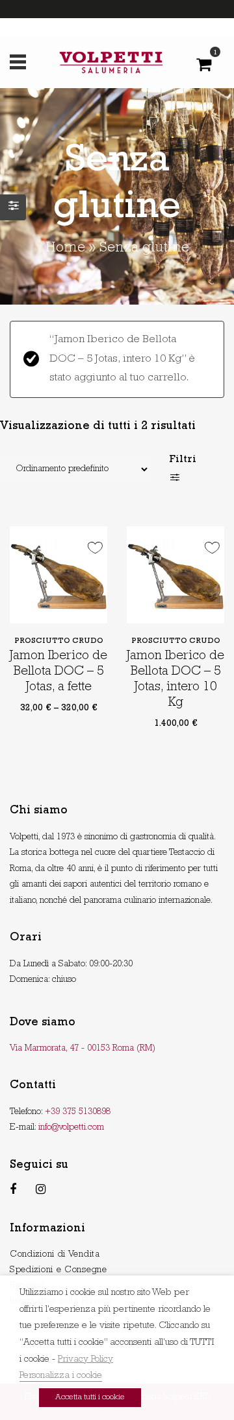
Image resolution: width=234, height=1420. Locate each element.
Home (65, 249)
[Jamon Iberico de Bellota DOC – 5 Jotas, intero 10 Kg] (175, 574)
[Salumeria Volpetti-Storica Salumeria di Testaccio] (111, 62)
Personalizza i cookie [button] (61, 1376)
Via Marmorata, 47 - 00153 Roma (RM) (82, 1048)
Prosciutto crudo (58, 642)
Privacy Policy (85, 1360)
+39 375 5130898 (77, 1112)
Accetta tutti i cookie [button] (90, 1397)
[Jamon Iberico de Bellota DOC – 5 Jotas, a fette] (58, 574)
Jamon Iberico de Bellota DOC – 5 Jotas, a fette (58, 672)
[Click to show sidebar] (13, 207)
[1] (203, 68)
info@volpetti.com (71, 1127)
